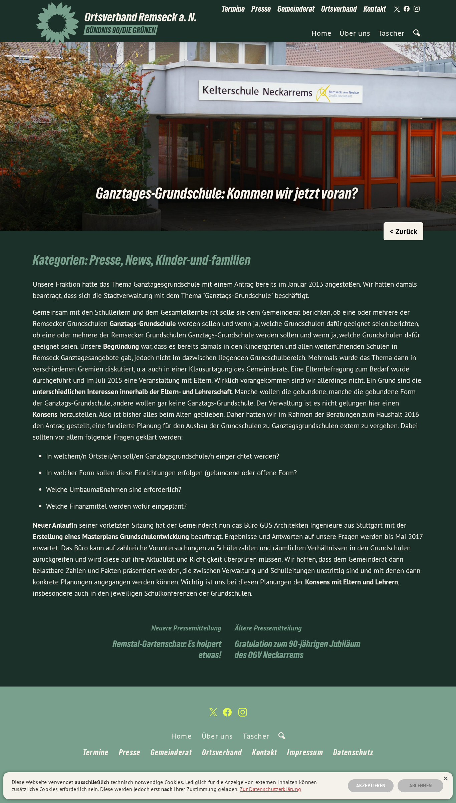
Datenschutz (353, 752)
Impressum (305, 752)
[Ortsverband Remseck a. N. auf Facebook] (407, 9)
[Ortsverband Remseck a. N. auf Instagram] (417, 9)
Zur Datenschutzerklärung (270, 789)
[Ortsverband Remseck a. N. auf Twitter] (397, 9)
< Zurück (403, 231)
